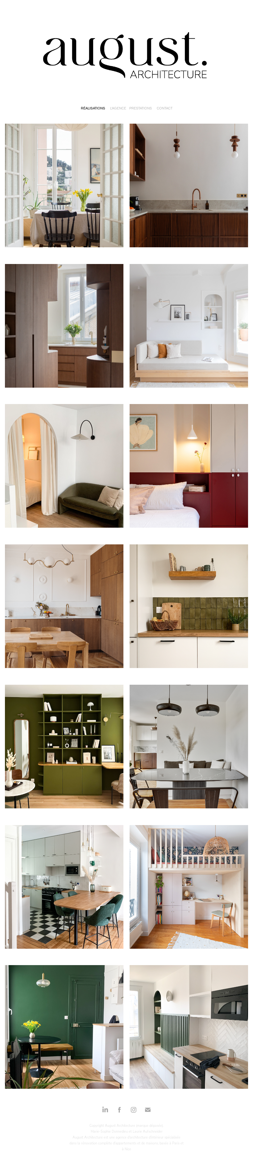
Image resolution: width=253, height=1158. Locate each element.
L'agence (118, 108)
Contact (164, 108)
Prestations (140, 108)
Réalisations (93, 108)
